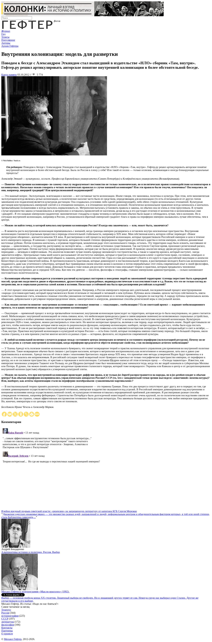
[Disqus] (106, 468)
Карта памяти (9, 74)
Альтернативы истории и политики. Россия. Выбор (30, 552)
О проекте (7, 633)
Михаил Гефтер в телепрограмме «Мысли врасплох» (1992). (35, 591)
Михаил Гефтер (13, 639)
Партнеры (7, 630)
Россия (5, 612)
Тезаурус (6, 609)
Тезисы (5, 37)
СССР (4, 618)
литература (7, 621)
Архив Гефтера (9, 46)
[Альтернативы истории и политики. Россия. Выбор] (19, 589)
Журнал (5, 31)
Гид (3, 34)
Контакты (6, 627)
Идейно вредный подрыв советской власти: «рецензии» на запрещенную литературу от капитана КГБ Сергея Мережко (69, 511)
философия (7, 624)
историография (10, 615)
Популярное (8, 40)
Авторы (5, 43)
